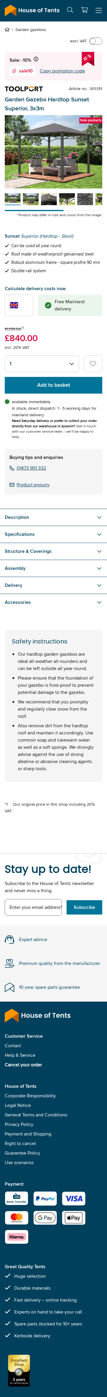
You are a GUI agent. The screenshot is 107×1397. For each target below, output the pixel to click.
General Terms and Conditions (36, 1114)
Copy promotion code (62, 70)
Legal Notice (18, 1105)
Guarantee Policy (22, 1153)
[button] (84, 10)
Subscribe (84, 907)
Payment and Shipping (28, 1133)
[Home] (8, 29)
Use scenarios (19, 1162)
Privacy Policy (19, 1124)
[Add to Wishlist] (93, 363)
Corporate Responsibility (30, 1095)
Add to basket (53, 385)
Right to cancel (20, 1143)
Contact (13, 1045)
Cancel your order (23, 1064)
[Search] (70, 11)
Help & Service (20, 1055)
